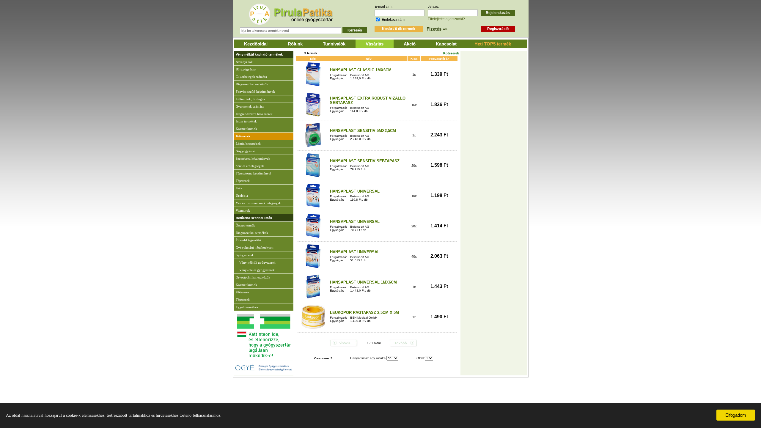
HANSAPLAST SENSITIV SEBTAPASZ (365, 161)
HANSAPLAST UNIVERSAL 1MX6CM (363, 282)
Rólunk (295, 43)
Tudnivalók (334, 43)
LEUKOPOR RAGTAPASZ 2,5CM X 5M (364, 312)
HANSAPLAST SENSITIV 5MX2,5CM (363, 130)
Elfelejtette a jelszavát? (446, 19)
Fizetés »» (437, 29)
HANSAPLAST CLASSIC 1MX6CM (360, 70)
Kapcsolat (446, 43)
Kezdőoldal (256, 43)
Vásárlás (374, 43)
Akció (410, 43)
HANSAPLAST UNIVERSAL (355, 191)
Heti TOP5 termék (492, 43)
